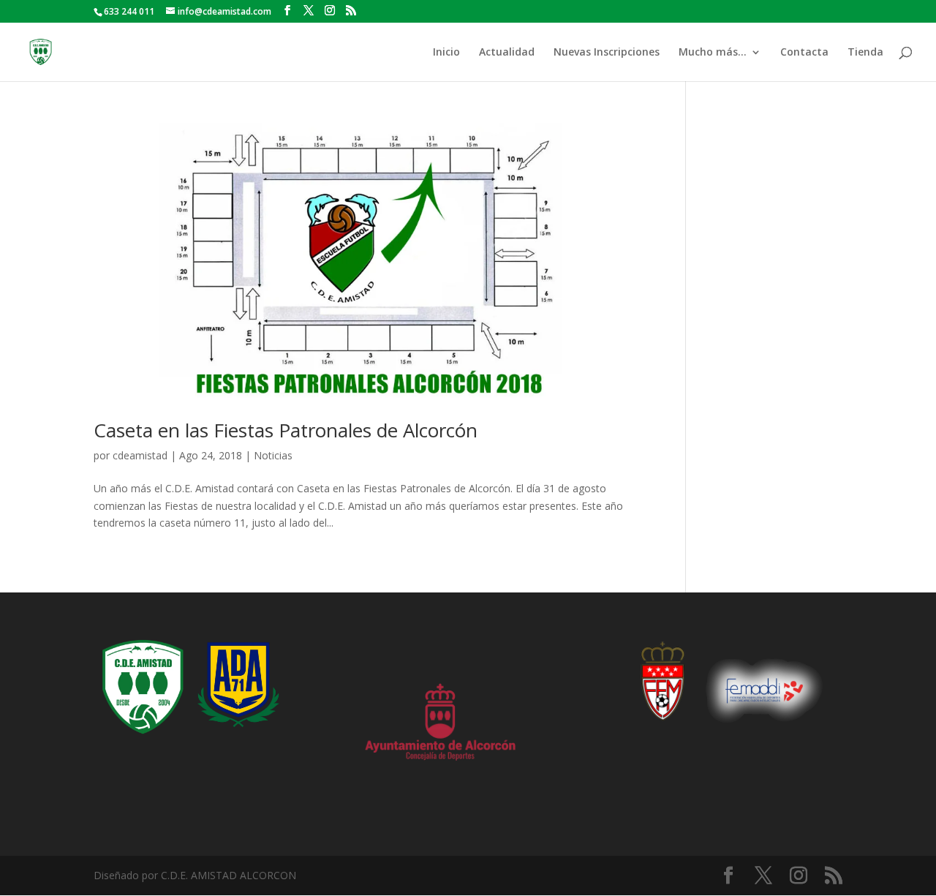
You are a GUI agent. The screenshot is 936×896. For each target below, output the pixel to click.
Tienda (865, 53)
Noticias (273, 455)
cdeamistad (140, 455)
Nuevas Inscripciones (607, 53)
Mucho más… (713, 53)
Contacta (804, 53)
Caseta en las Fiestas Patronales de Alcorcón (286, 430)
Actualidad (507, 53)
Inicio (446, 53)
